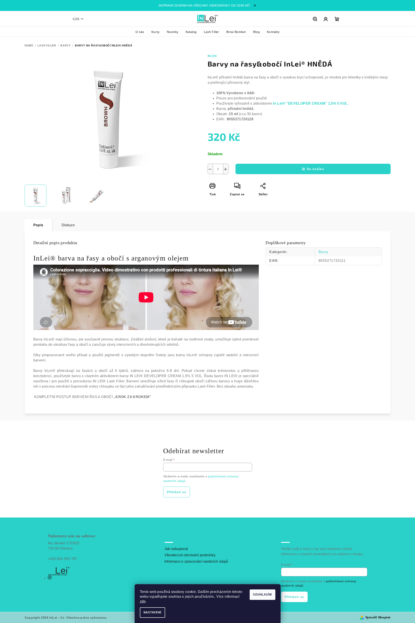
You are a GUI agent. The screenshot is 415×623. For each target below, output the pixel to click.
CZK (76, 19)
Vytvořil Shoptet (377, 617)
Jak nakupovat (176, 549)
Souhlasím (262, 594)
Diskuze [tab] (68, 225)
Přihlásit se (176, 492)
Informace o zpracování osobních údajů (196, 561)
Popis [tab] (38, 225)
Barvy (323, 252)
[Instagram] (49, 578)
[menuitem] (140, 32)
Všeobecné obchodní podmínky (190, 555)
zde (143, 601)
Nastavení (152, 612)
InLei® (212, 56)
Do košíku (315, 169)
